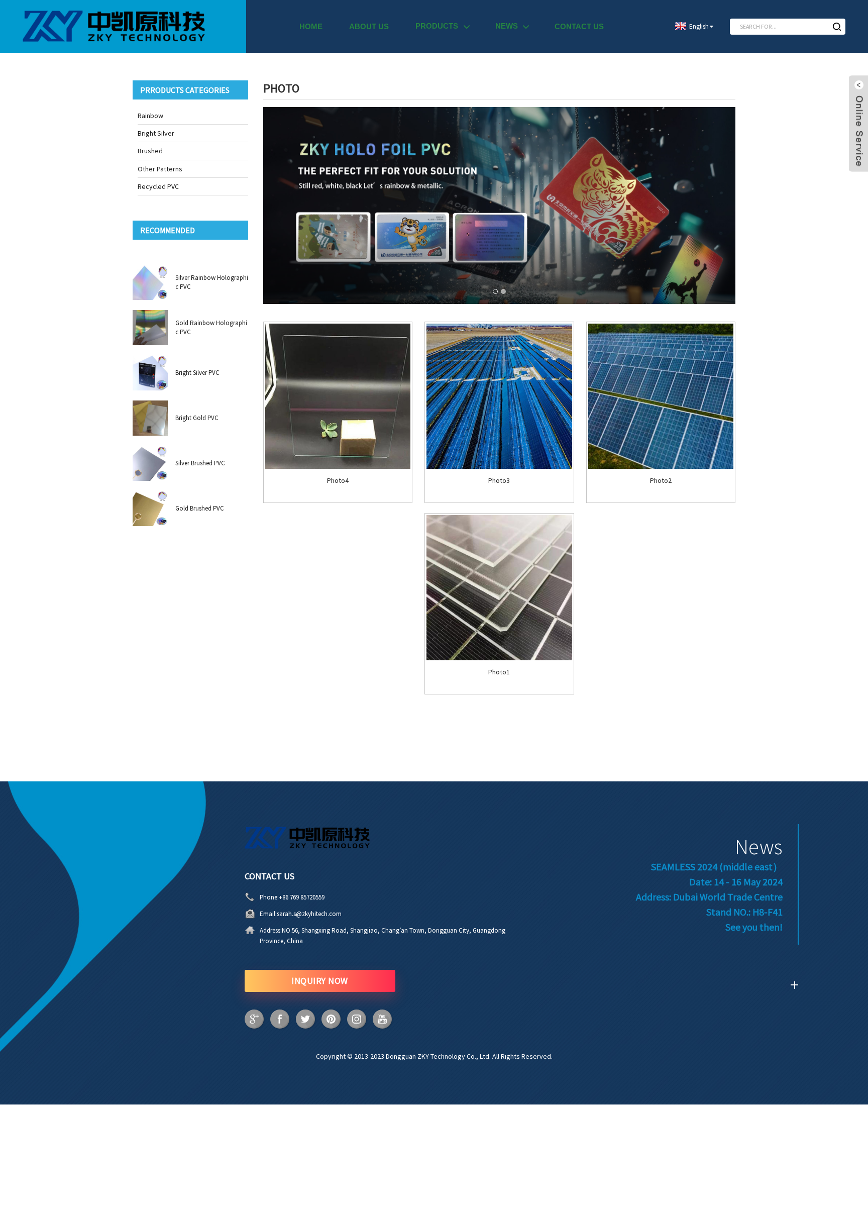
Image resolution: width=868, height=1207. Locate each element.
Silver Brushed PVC (200, 463)
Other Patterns (160, 168)
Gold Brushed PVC (199, 508)
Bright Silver (156, 133)
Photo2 (661, 480)
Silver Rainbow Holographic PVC (211, 282)
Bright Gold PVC (197, 418)
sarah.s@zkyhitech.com (309, 914)
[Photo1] (499, 587)
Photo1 (499, 672)
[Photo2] (660, 396)
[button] (495, 291)
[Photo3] (499, 396)
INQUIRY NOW (319, 980)
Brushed (150, 150)
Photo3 (499, 480)
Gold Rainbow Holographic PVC (211, 327)
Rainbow (150, 115)
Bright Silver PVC (197, 372)
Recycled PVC (158, 186)
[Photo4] (337, 396)
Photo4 (338, 480)
